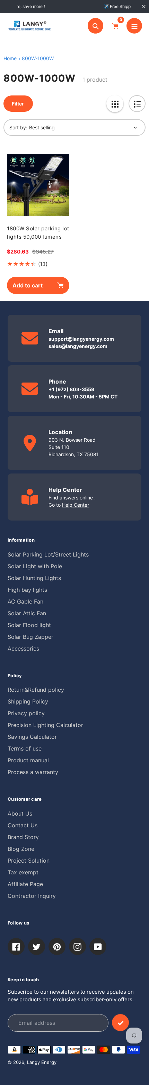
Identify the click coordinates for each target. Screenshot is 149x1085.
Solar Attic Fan (27, 613)
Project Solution (29, 860)
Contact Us (22, 825)
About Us (20, 813)
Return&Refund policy (36, 689)
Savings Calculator (32, 736)
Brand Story (23, 837)
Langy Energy (41, 1062)
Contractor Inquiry (32, 895)
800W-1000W (38, 58)
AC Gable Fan (25, 601)
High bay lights (27, 589)
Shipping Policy (28, 701)
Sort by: (18, 127)
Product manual (28, 760)
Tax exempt (23, 872)
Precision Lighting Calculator (45, 724)
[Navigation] (134, 26)
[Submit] (120, 1022)
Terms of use (25, 748)
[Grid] (114, 103)
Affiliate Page (25, 884)
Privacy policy (26, 713)
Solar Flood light (29, 625)
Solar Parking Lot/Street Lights (48, 554)
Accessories (23, 648)
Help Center (75, 505)
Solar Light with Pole (35, 566)
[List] (137, 103)
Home (10, 58)
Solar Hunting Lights (34, 577)
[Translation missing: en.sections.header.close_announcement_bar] (143, 6)
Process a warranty (33, 772)
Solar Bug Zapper (30, 636)
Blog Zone (21, 848)
